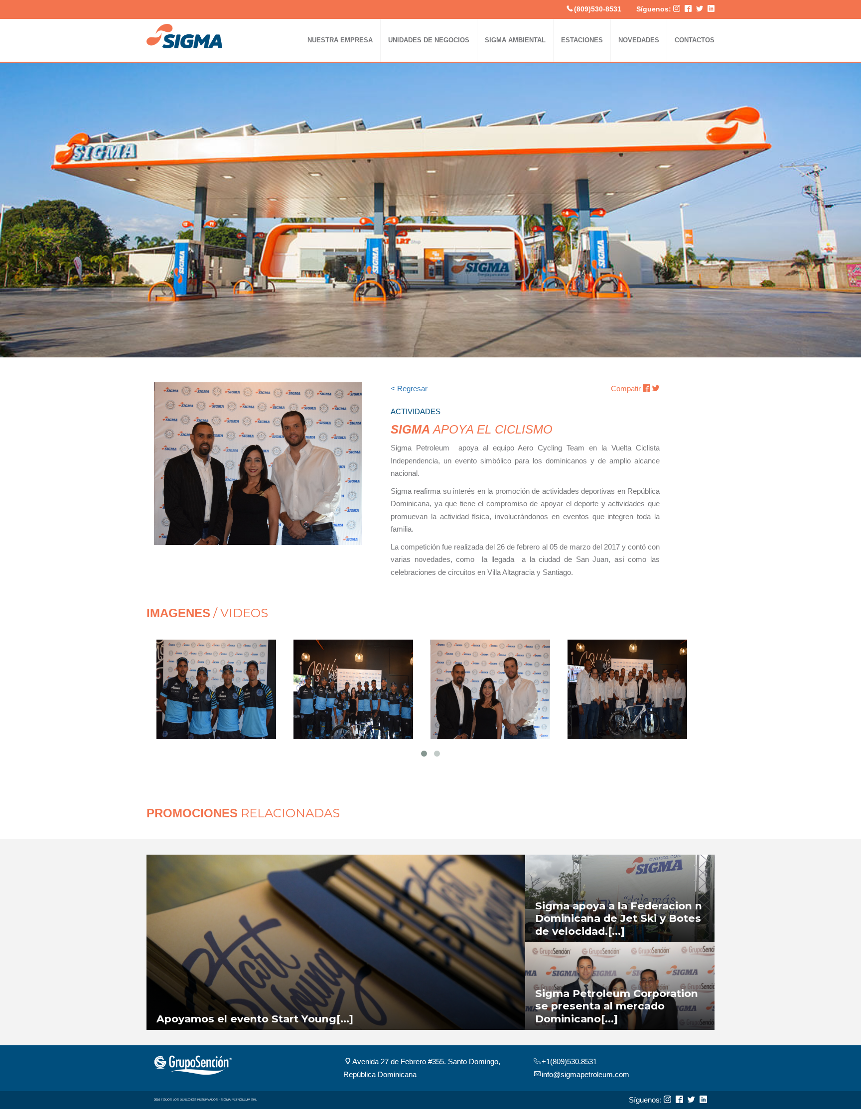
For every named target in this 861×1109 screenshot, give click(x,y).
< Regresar (409, 388)
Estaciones (582, 40)
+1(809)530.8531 (569, 1061)
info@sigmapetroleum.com (585, 1074)
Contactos (695, 40)
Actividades (696, 70)
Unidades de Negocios (428, 40)
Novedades (638, 40)
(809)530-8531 (597, 9)
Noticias (638, 70)
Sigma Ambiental (515, 40)
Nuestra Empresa (340, 40)
